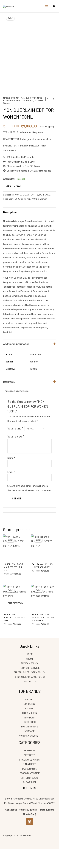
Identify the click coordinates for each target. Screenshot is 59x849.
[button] (54, 6)
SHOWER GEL (29, 782)
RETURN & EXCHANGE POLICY (29, 676)
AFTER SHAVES (29, 777)
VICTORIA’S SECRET (29, 735)
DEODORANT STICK (30, 773)
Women (7, 102)
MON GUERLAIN (11, 97)
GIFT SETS (29, 754)
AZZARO (29, 699)
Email (11, 471)
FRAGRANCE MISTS (29, 759)
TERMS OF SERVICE (29, 667)
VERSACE (30, 730)
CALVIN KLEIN (29, 712)
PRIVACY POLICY (29, 663)
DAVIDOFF (29, 717)
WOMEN (38, 100)
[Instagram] (29, 821)
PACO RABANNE (29, 726)
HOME (29, 654)
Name (11, 457)
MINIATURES (29, 763)
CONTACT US (30, 681)
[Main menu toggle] (46, 6)
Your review (15, 436)
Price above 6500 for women (18, 100)
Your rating (15, 428)
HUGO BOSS (29, 721)
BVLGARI (29, 708)
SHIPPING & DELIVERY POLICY (29, 672)
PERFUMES (36, 97)
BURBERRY (29, 703)
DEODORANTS (29, 768)
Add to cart (14, 185)
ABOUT (29, 658)
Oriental (25, 97)
